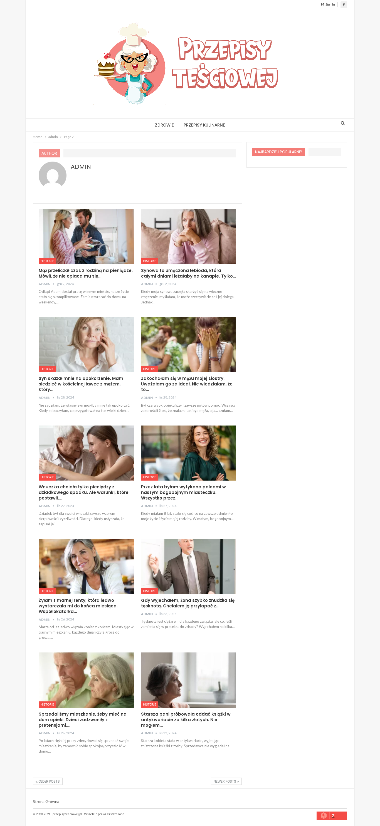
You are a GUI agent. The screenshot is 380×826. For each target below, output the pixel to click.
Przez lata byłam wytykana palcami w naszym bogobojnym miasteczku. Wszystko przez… (183, 492)
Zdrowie (164, 125)
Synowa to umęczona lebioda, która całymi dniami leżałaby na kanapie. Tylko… (188, 273)
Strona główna (46, 801)
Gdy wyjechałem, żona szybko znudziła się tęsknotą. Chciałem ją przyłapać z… (188, 603)
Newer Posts (225, 781)
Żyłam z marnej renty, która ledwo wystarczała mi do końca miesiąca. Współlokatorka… (78, 605)
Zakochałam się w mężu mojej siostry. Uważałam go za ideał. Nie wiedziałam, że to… (187, 383)
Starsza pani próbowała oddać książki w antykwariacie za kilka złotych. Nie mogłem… (186, 719)
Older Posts (49, 781)
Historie (47, 261)
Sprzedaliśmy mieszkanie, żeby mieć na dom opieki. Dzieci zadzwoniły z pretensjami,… (83, 719)
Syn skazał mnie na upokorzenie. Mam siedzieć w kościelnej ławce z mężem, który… (81, 383)
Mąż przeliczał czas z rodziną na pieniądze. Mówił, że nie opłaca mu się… (86, 273)
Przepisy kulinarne (204, 125)
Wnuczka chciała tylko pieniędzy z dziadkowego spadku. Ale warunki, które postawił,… (84, 492)
